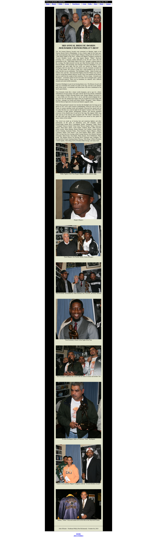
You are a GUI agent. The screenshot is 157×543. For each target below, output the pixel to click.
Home (48, 4)
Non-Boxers (76, 4)
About (101, 4)
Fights (60, 4)
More (95, 4)
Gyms (84, 4)
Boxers (54, 4)
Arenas (67, 4)
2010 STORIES (78, 536)
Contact (108, 4)
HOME (78, 534)
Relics (90, 4)
